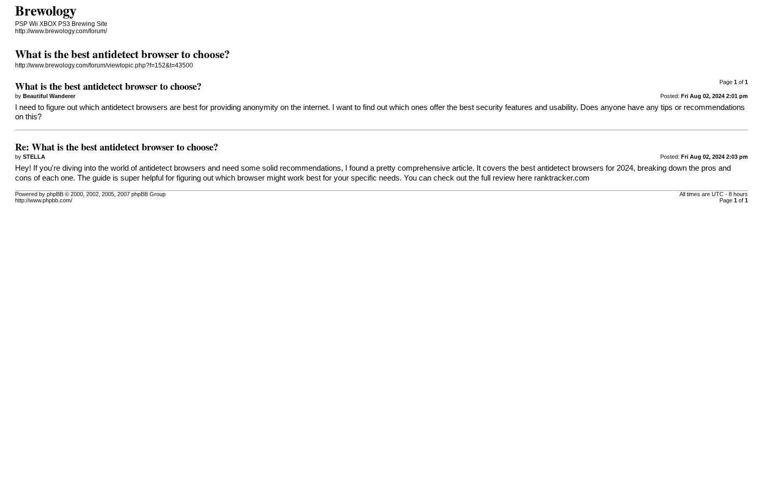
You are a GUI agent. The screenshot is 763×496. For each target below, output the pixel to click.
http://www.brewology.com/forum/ (61, 31)
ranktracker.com (562, 178)
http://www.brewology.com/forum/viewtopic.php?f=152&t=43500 (104, 65)
